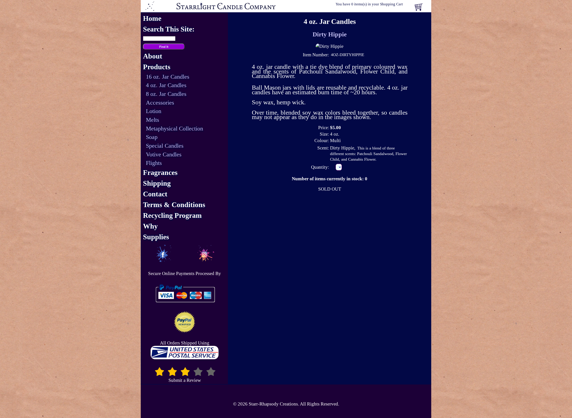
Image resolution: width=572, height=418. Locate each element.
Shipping (157, 183)
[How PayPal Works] (184, 293)
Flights (154, 163)
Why (150, 226)
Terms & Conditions (174, 205)
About (152, 56)
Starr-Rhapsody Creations (273, 404)
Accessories (160, 102)
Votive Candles (163, 154)
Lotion (153, 111)
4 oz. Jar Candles (166, 85)
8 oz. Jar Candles (166, 94)
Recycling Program (172, 215)
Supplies (156, 237)
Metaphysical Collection (174, 128)
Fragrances (160, 172)
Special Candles (164, 146)
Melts (152, 120)
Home (152, 18)
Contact (155, 194)
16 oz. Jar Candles (167, 77)
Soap (152, 137)
